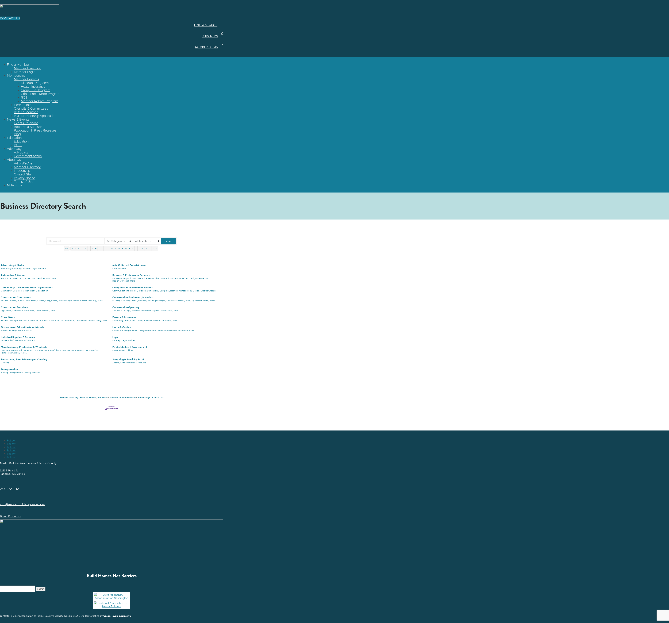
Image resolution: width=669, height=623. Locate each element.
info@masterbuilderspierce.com (22, 504)
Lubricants (51, 278)
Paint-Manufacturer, (10, 353)
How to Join (22, 105)
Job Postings (144, 397)
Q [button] (126, 248)
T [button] (135, 248)
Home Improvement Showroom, (173, 330)
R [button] (129, 248)
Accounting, (118, 320)
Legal (115, 337)
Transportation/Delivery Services (24, 372)
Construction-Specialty (125, 307)
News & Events (18, 119)
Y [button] (153, 248)
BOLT (18, 145)
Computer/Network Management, (176, 291)
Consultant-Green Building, (89, 320)
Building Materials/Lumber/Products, (129, 300)
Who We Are (23, 163)
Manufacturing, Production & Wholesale (24, 347)
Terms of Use (23, 181)
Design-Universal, (120, 281)
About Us (14, 159)
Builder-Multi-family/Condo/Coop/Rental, (38, 300)
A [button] (72, 248)
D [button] (82, 248)
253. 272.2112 (9, 489)
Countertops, (28, 310)
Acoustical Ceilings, (121, 310)
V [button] (142, 248)
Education (14, 138)
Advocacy (14, 149)
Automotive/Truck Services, (32, 278)
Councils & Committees (31, 108)
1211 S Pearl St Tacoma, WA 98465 (12, 472)
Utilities (129, 350)
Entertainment (119, 268)
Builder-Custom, (9, 300)
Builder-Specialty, (88, 300)
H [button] (96, 248)
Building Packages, (157, 300)
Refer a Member (26, 112)
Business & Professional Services (130, 275)
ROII (24, 97)
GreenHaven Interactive (117, 615)
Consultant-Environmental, (62, 320)
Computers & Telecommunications (132, 287)
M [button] (112, 248)
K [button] (105, 248)
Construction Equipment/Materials (132, 297)
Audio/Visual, (166, 310)
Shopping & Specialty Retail (128, 359)
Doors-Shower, (43, 310)
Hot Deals (102, 397)
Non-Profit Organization (36, 291)
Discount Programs (35, 83)
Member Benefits (26, 79)
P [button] (122, 248)
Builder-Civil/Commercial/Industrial (18, 340)
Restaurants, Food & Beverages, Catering (24, 359)
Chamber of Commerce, (12, 291)
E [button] (85, 248)
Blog (17, 134)
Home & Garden (121, 327)
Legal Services (128, 340)
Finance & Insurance (124, 317)
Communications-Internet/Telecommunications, (135, 291)
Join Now (210, 36)
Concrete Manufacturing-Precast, (17, 350)
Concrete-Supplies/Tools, (179, 300)
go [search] (169, 241)
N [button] (115, 248)
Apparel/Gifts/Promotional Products (129, 363)
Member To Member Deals (123, 397)
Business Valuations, (179, 278)
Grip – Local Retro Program (40, 94)
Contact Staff (23, 174)
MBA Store (14, 185)
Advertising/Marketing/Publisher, (16, 268)
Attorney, (116, 340)
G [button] (92, 248)
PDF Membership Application (35, 116)
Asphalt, (156, 310)
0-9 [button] (66, 248)
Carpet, (115, 330)
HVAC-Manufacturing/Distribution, (50, 350)
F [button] (89, 248)
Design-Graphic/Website (205, 291)
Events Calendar (26, 123)
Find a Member (205, 25)
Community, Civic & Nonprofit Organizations (27, 287)
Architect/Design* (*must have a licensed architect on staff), (140, 278)
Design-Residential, (199, 278)
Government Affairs (28, 156)
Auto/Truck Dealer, (10, 278)
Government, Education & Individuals (22, 327)
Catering (5, 363)
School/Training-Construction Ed (16, 330)
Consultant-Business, (38, 320)
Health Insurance (33, 86)
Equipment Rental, (200, 300)
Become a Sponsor (28, 127)
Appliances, (6, 310)
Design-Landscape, (148, 330)
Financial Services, (152, 320)
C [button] (79, 248)
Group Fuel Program (35, 90)
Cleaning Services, (129, 330)
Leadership (22, 170)
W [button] (146, 248)
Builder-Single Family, (69, 300)
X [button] (150, 248)
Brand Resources (10, 516)
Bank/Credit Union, (134, 320)
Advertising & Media (12, 265)
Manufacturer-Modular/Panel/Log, (83, 350)
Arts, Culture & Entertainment (129, 265)
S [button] (132, 248)
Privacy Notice (24, 178)
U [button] (139, 248)
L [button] (108, 248)
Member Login (206, 47)
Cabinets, (17, 310)
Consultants (8, 317)
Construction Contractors (16, 297)
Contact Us (10, 18)
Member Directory (27, 68)
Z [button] (156, 248)
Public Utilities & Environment (129, 347)
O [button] (119, 248)
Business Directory (69, 397)
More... (133, 281)
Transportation (9, 369)
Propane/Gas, (118, 350)
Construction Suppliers (14, 307)
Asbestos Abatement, (141, 310)
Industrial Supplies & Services (18, 337)
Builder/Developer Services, (14, 320)
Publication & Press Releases (35, 130)
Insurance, (167, 320)
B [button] (75, 248)
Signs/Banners (39, 268)
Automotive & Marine (13, 275)
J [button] (101, 248)
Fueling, (4, 372)
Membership (16, 75)
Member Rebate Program (39, 101)
